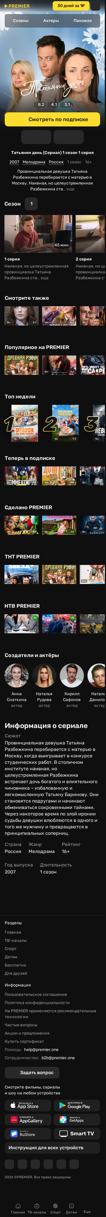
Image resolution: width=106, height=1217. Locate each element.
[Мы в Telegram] (9, 1164)
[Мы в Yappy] (74, 1164)
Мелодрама (34, 162)
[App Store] (28, 1105)
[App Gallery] (28, 1119)
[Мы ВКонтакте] (22, 1164)
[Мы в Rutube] (61, 1164)
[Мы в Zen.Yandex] (48, 1164)
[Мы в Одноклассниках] (35, 1164)
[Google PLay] (77, 1105)
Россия (56, 162)
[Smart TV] (77, 1134)
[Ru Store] (28, 1134)
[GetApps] (77, 1119)
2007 (14, 162)
